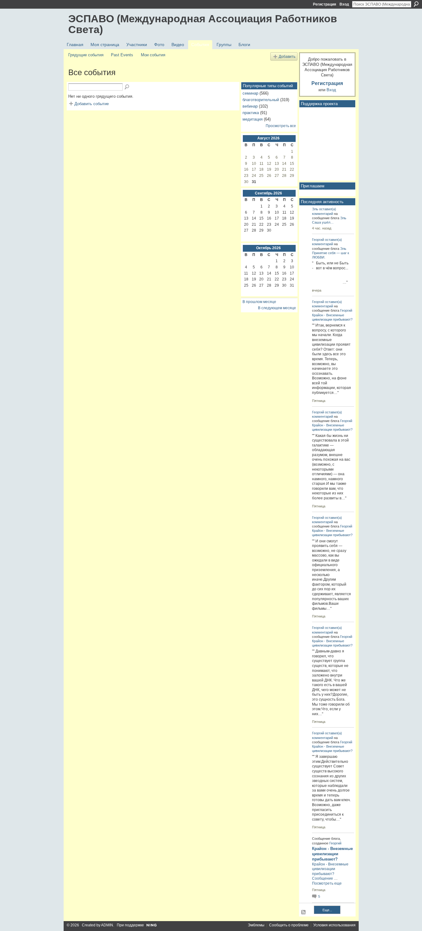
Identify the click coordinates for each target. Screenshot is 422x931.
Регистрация (324, 4)
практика (251, 112)
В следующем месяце (277, 308)
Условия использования (334, 925)
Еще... (327, 910)
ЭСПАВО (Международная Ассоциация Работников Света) (202, 24)
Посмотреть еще (327, 883)
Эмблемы (256, 925)
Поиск (416, 4)
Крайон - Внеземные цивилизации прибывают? (332, 853)
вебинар (250, 106)
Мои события (153, 55)
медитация (253, 119)
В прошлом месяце (259, 302)
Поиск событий (127, 87)
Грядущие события (85, 55)
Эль (315, 209)
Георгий (318, 239)
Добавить (287, 56)
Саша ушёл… (323, 222)
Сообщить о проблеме (289, 925)
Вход (344, 4)
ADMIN (107, 925)
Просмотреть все (281, 126)
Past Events (122, 55)
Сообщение (322, 878)
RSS (303, 912)
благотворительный (261, 99)
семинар (250, 93)
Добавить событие (91, 103)
